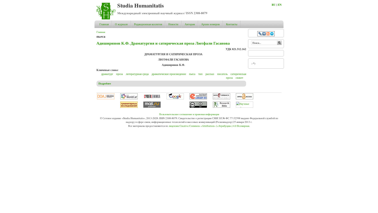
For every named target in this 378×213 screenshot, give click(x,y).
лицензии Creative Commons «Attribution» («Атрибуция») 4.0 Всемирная (209, 126)
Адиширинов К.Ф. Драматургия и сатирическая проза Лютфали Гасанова (163, 43)
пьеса (192, 74)
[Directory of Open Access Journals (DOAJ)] (105, 98)
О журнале (121, 24)
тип (200, 74)
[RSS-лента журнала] (268, 34)
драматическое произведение (169, 74)
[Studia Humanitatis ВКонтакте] (264, 34)
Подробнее (104, 83)
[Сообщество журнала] (260, 34)
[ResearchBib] (221, 106)
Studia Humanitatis (140, 5)
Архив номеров (210, 24)
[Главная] (105, 18)
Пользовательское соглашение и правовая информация (189, 114)
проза (119, 74)
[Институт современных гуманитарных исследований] (129, 106)
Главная (104, 24)
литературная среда (137, 74)
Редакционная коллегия (148, 24)
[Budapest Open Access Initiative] (244, 98)
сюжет (239, 77)
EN (280, 5)
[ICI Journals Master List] (221, 98)
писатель (222, 74)
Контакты (231, 24)
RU (274, 5)
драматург (107, 74)
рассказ (210, 74)
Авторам (190, 24)
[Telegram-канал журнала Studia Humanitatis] (271, 34)
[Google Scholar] (175, 98)
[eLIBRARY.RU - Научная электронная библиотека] (198, 98)
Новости (173, 24)
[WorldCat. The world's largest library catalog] (129, 98)
